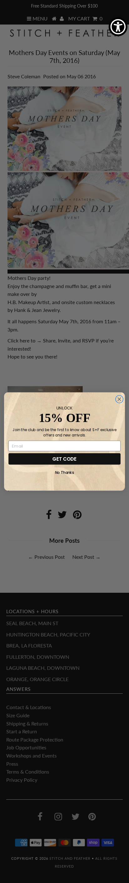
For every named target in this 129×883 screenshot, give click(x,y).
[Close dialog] (119, 399)
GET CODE (64, 458)
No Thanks (64, 472)
